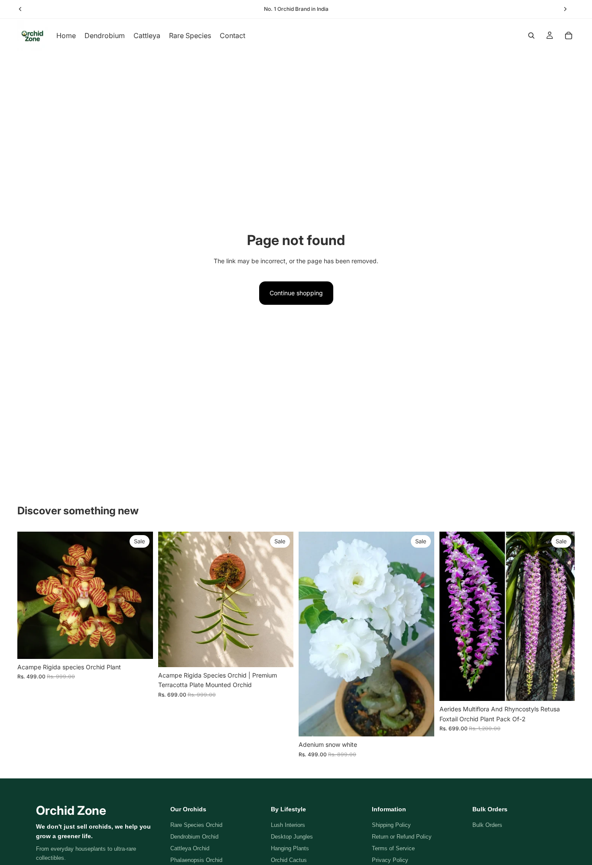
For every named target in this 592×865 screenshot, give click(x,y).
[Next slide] (421, 634)
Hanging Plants (290, 848)
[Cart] (568, 35)
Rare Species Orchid (196, 825)
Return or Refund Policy (402, 836)
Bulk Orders (487, 825)
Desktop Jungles (292, 836)
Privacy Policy (390, 860)
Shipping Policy (391, 825)
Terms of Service (393, 848)
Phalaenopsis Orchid (196, 860)
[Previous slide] (312, 634)
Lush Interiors (288, 825)
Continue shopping (296, 293)
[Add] (139, 645)
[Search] (531, 35)
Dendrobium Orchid (194, 836)
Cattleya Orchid (189, 848)
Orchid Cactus (289, 860)
